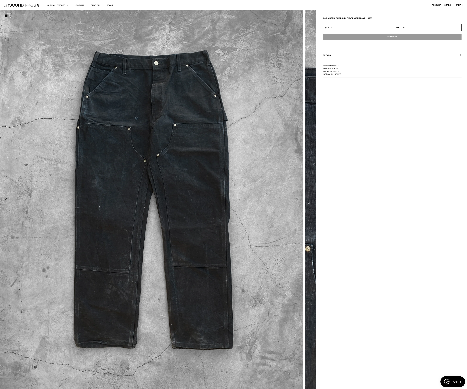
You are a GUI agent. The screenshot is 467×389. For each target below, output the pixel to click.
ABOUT (110, 5)
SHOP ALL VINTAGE (56, 5)
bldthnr (95, 5)
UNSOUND (79, 5)
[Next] (297, 200)
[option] (79, 199)
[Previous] (6, 200)
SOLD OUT (401, 28)
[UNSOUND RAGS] (22, 5)
